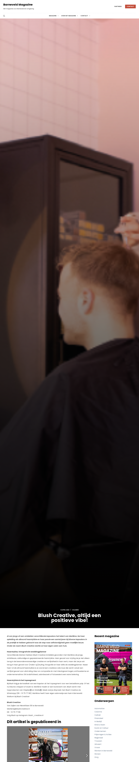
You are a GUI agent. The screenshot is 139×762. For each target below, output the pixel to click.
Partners (118, 6)
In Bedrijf (98, 721)
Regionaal (98, 737)
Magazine (52, 16)
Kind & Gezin (99, 724)
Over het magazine (68, 16)
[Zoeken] (4, 16)
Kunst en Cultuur (101, 728)
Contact (130, 6)
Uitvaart (97, 744)
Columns (75, 610)
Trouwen (98, 741)
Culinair (97, 715)
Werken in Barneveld (103, 750)
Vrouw (97, 747)
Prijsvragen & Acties (102, 734)
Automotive (99, 708)
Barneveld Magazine (18, 4)
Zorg (96, 757)
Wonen (97, 754)
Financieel (98, 718)
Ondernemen (100, 731)
